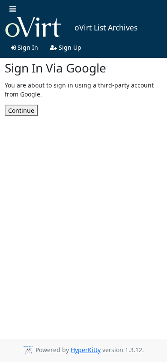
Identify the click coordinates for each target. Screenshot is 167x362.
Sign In (27, 47)
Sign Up (69, 47)
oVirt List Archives (106, 27)
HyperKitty (86, 350)
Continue (21, 110)
